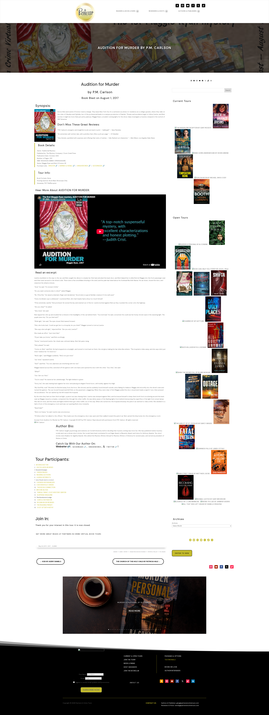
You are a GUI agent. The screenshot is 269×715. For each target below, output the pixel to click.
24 (149, 629)
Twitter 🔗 (111, 447)
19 (140, 629)
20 (142, 629)
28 (156, 629)
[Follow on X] (198, 5)
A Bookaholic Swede (45, 485)
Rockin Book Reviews (45, 502)
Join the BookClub (131, 671)
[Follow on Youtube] (187, 5)
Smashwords (95, 447)
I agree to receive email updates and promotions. (92, 682)
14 (131, 629)
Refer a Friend (129, 663)
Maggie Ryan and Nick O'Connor (138, 551)
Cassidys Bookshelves (46, 482)
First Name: (83, 674)
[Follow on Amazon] (177, 5)
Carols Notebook (44, 500)
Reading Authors (44, 475)
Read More (134, 610)
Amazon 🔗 (52, 166)
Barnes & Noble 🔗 (67, 166)
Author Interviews (172, 671)
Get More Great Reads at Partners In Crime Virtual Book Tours (68, 534)
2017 (49, 546)
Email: (83, 678)
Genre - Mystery (123, 551)
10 (124, 629)
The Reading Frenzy (44, 505)
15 (133, 629)
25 (151, 629)
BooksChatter (42, 465)
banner (115, 551)
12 (128, 629)
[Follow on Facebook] (193, 5)
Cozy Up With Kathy (45, 507)
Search (227, 90)
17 (137, 629)
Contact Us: (151, 703)
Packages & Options (173, 656)
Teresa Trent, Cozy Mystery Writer (51, 492)
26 (153, 629)
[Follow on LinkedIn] (193, 681)
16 (135, 629)
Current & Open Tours (133, 656)
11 (126, 629)
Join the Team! (129, 660)
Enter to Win (182, 553)
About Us (134, 683)
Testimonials (170, 660)
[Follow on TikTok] (203, 5)
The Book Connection (46, 487)
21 (144, 629)
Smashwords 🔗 (83, 166)
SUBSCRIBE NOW (91, 689)
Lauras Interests (43, 477)
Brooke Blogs (42, 490)
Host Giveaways (130, 667)
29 (158, 629)
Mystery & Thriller (152, 551)
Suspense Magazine (44, 495)
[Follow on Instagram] (182, 5)
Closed (54, 546)
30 (160, 629)
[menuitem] (189, 11)
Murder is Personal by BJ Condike (134, 602)
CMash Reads (42, 472)
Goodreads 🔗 (99, 166)
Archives (175, 523)
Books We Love (171, 667)
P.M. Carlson (162, 551)
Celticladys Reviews (44, 467)
